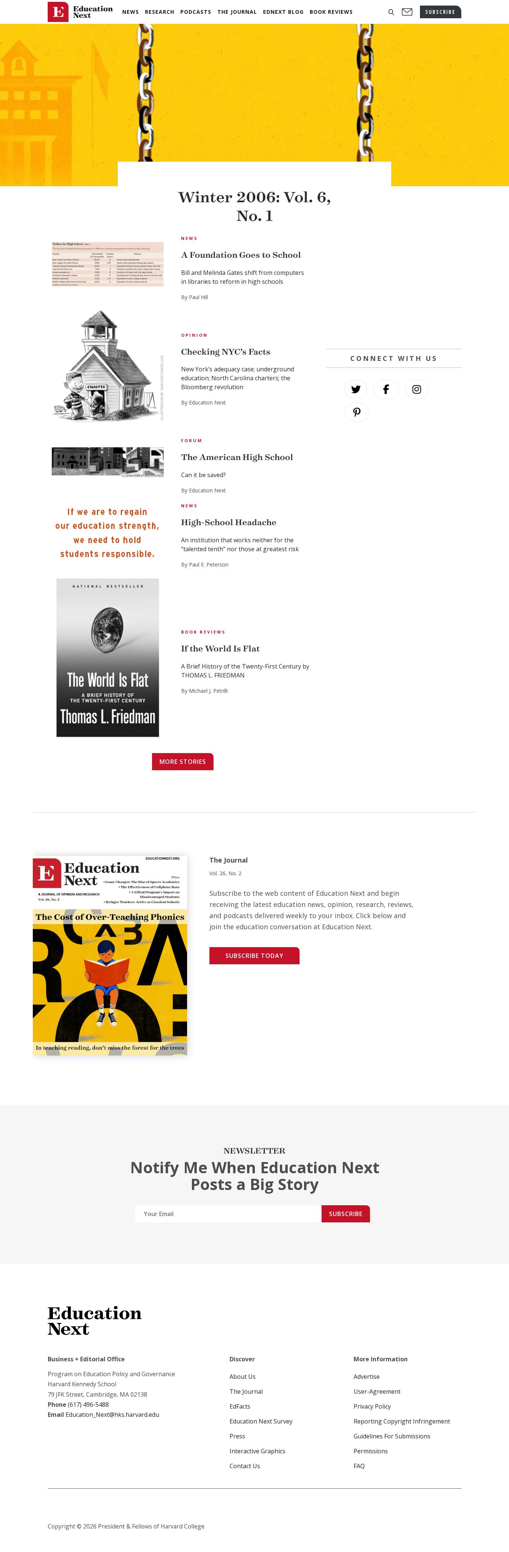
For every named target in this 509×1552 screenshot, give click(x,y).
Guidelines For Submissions (392, 1436)
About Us (243, 1376)
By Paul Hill (194, 297)
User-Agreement (377, 1391)
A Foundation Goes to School (241, 255)
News (189, 238)
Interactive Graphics (257, 1451)
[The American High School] (108, 463)
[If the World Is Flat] (108, 659)
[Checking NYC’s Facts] (108, 366)
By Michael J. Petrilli (204, 690)
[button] (391, 12)
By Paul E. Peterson (204, 564)
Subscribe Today (254, 956)
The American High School (237, 457)
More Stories (182, 762)
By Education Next (203, 402)
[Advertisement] (393, 285)
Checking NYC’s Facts (226, 352)
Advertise (367, 1376)
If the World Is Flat (220, 649)
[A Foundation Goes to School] (108, 265)
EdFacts (240, 1406)
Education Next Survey (261, 1421)
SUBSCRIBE (441, 11)
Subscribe (346, 1214)
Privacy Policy (372, 1406)
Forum (192, 440)
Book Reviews (203, 632)
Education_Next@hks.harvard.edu (111, 1414)
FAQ (359, 1466)
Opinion (194, 335)
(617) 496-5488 (88, 1404)
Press (237, 1436)
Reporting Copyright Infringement (402, 1421)
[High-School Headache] (108, 533)
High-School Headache (228, 522)
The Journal (246, 1391)
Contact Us (245, 1466)
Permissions (371, 1451)
